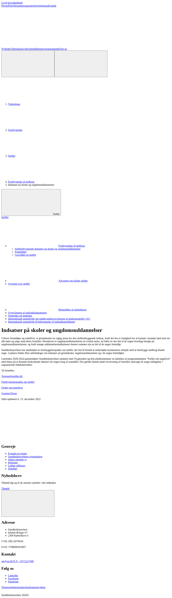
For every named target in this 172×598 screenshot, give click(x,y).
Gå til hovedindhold (12, 2)
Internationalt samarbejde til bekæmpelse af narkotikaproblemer (41, 321)
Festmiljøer (21, 251)
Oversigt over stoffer (19, 283)
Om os (63, 48)
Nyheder (6, 48)
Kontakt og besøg (17, 453)
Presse (4, 5)
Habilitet (12, 468)
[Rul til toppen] (27, 503)
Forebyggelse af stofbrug (21, 181)
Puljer (11, 5)
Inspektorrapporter (24, 5)
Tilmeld (5, 488)
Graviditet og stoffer (25, 254)
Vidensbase (17, 48)
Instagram (13, 581)
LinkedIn (13, 575)
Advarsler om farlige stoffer (73, 280)
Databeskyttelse (37, 587)
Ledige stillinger (16, 465)
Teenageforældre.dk (12, 376)
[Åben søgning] (27, 63)
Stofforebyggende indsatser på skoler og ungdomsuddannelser (47, 248)
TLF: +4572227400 (23, 561)
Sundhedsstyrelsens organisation (25, 456)
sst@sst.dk (7, 561)
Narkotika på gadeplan (20, 315)
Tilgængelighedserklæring (15, 587)
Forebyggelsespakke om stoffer (17, 382)
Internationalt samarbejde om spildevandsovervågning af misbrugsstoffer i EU (49, 318)
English (52, 5)
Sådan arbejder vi (17, 459)
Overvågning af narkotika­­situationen (27, 312)
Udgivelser (28, 48)
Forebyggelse (15, 130)
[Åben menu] (81, 63)
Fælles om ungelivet (12, 387)
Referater (13, 462)
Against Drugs (9, 393)
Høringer (39, 48)
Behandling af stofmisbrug (72, 309)
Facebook (13, 578)
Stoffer (11, 155)
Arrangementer (52, 48)
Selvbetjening (41, 5)
